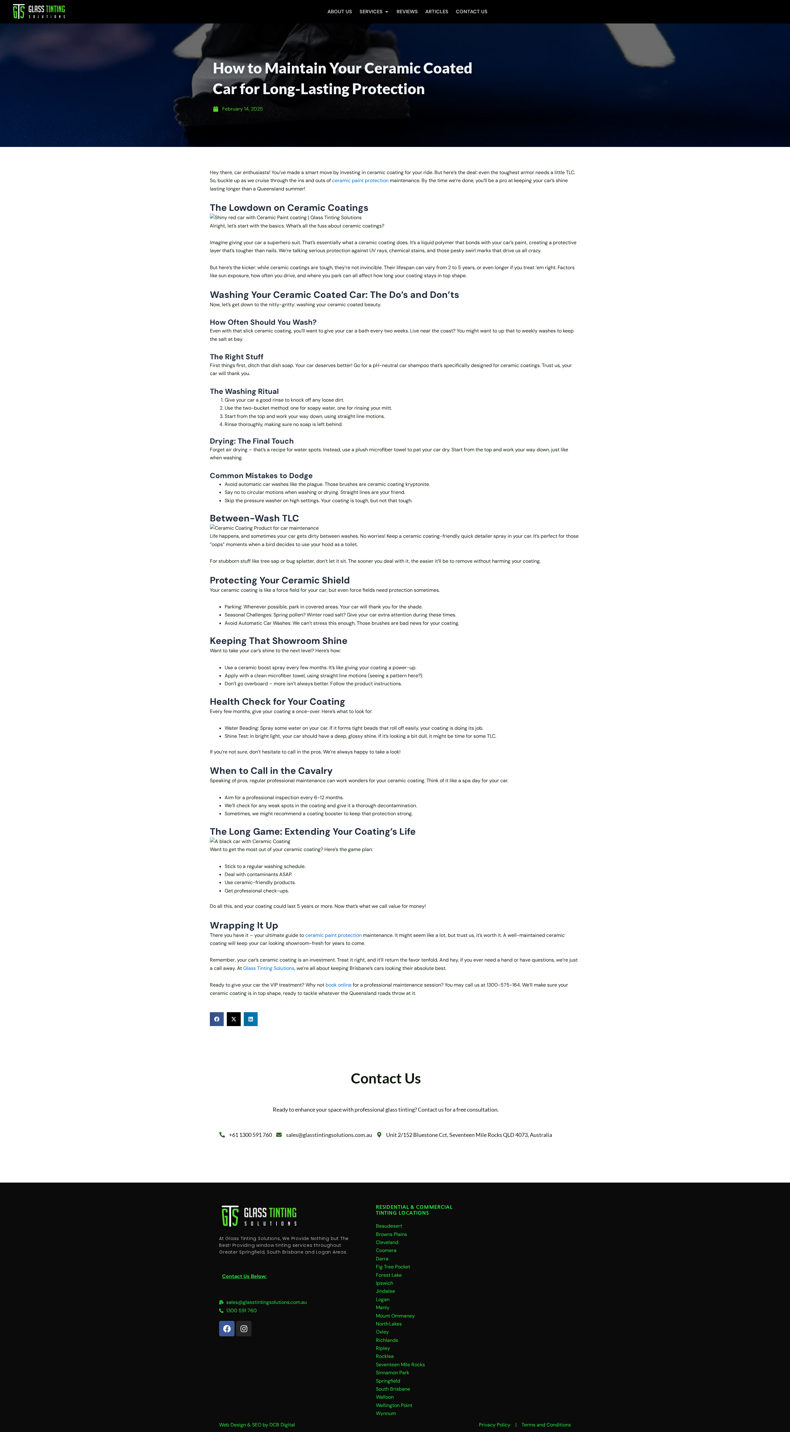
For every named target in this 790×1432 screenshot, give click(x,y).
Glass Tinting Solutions (268, 968)
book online (338, 985)
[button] (217, 1019)
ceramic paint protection (360, 180)
